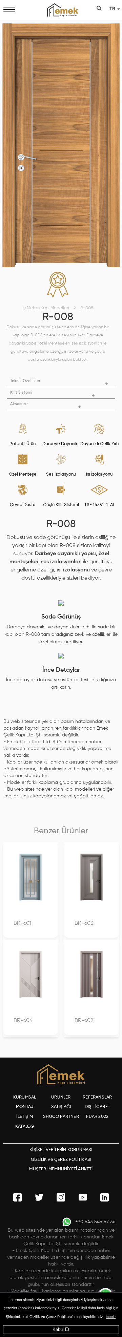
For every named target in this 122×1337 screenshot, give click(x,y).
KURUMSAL (24, 1097)
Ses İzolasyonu (61, 474)
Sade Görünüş (61, 617)
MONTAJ (24, 1107)
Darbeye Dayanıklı (61, 444)
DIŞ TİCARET (97, 1107)
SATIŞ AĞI (61, 1107)
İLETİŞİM (24, 1116)
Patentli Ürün (22, 444)
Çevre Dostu (22, 505)
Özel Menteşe (23, 474)
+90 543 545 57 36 (95, 1221)
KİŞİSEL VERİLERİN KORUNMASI (60, 1150)
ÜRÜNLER (60, 1097)
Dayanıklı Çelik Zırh (99, 444)
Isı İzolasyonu (99, 474)
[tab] (61, 381)
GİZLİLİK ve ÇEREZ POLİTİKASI (61, 1159)
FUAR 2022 (97, 1116)
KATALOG (24, 1126)
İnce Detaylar (61, 670)
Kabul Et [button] (61, 1329)
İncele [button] (111, 1317)
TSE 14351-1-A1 (99, 505)
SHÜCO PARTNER (61, 1116)
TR (113, 8)
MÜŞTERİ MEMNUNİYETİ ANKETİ (61, 1169)
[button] (61, 381)
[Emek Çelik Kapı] (61, 10)
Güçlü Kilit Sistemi (61, 505)
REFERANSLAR (97, 1097)
